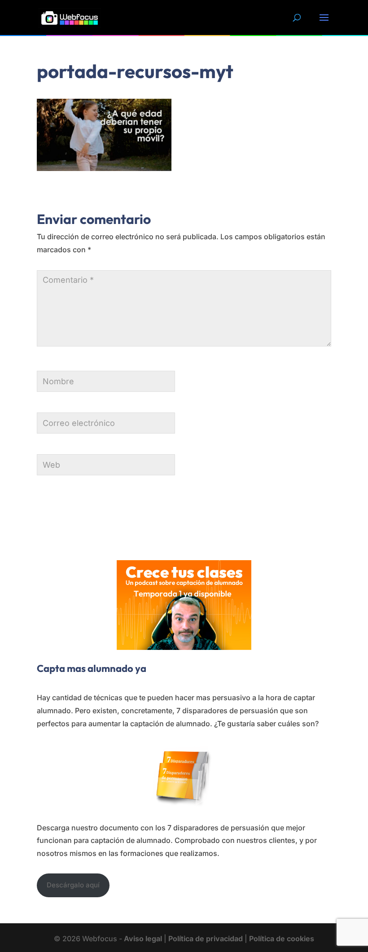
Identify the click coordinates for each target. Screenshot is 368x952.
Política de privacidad (205, 938)
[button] (324, 23)
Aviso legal (143, 938)
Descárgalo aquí (73, 885)
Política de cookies (281, 938)
